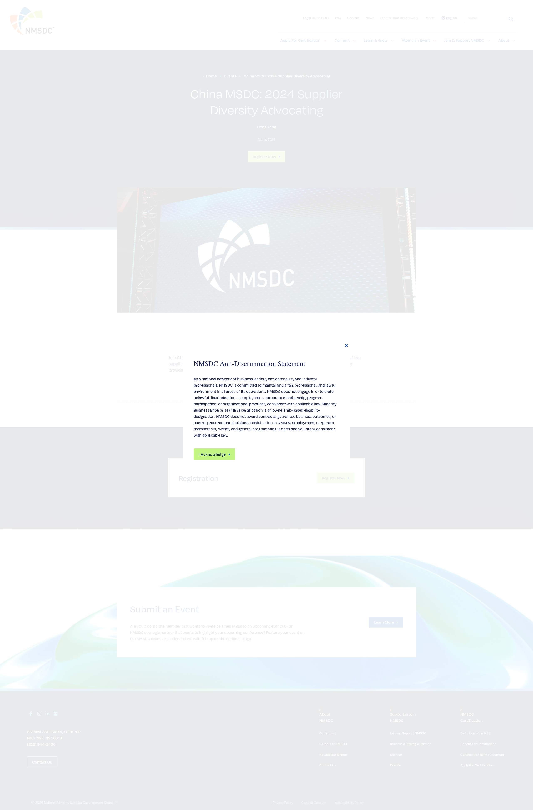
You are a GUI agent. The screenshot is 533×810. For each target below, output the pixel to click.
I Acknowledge (212, 454)
